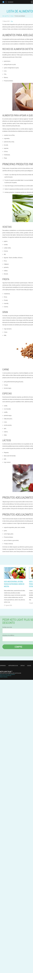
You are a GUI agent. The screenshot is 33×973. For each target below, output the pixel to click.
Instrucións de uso (13, 665)
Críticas (23, 665)
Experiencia (3, 665)
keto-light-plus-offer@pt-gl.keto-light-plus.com (10, 673)
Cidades (29, 665)
